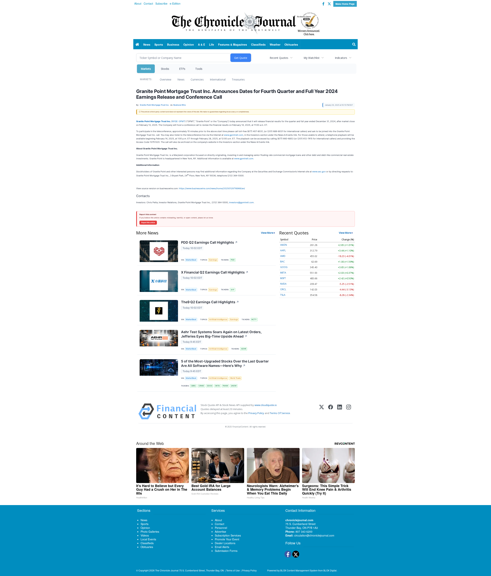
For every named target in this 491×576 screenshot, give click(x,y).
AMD (282, 256)
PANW (225, 386)
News (181, 79)
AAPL (283, 250)
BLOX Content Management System (299, 570)
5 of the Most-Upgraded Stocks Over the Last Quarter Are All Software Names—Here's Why (225, 363)
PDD (233, 260)
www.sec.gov (319, 171)
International (218, 79)
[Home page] (245, 23)
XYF (232, 290)
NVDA (283, 283)
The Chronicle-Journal (167, 570)
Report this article (148, 222)
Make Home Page (345, 4)
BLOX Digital (330, 570)
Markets (146, 69)
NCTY (254, 319)
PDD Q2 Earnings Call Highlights (209, 242)
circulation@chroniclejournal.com (314, 535)
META (283, 272)
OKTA (217, 386)
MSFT (283, 278)
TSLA (282, 295)
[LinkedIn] (340, 411)
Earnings (213, 260)
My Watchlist (312, 58)
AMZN (283, 245)
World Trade (235, 378)
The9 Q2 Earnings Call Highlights (210, 302)
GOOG (284, 267)
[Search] (354, 44)
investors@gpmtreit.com (241, 202)
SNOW (233, 386)
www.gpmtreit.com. (244, 158)
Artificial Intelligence (218, 319)
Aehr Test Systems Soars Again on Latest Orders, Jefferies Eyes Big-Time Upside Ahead (221, 334)
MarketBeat (191, 260)
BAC (282, 261)
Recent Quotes (279, 58)
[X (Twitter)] (321, 411)
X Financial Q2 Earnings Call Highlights (214, 272)
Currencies (197, 79)
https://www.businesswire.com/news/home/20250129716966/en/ (212, 188)
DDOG (209, 386)
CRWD (201, 386)
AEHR (243, 349)
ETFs (182, 69)
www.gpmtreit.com (233, 135)
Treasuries (238, 79)
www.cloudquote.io (266, 405)
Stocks (165, 69)
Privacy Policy (256, 413)
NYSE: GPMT (178, 121)
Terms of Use (233, 570)
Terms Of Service (280, 413)
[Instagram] (349, 411)
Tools (198, 69)
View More (267, 232)
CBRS (193, 386)
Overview (165, 79)
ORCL (283, 289)
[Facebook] (330, 411)
